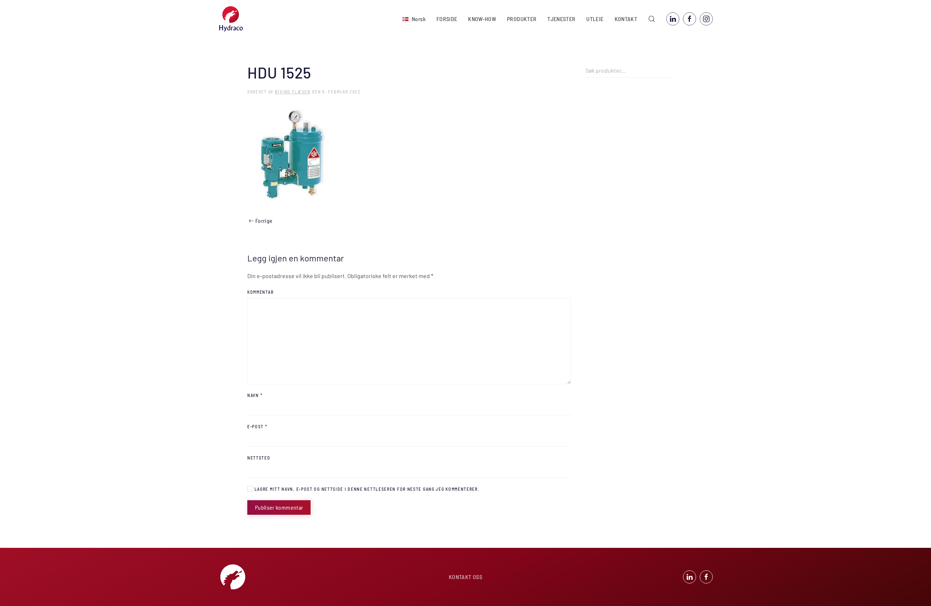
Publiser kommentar (279, 507)
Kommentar (260, 291)
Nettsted (259, 457)
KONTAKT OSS (465, 576)
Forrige (263, 220)
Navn (255, 395)
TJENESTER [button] (561, 18)
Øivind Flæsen (293, 91)
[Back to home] (231, 18)
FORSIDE (446, 18)
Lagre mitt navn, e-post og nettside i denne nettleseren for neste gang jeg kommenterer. (366, 488)
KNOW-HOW (482, 18)
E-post (257, 426)
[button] (414, 18)
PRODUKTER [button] (521, 18)
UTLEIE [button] (594, 18)
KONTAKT (626, 18)
